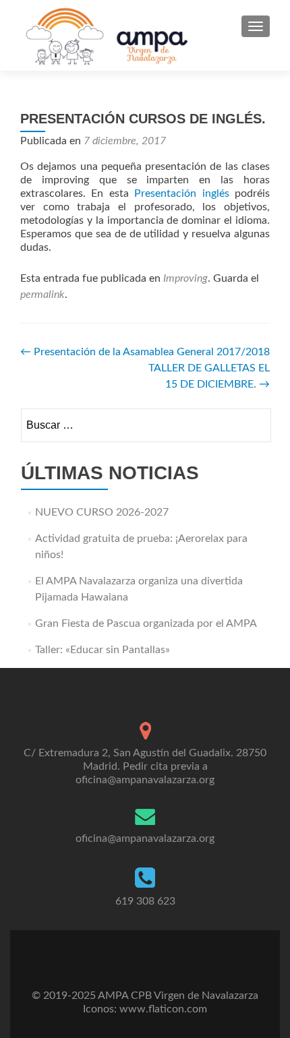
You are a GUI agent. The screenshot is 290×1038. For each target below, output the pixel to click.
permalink (42, 294)
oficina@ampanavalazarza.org (145, 838)
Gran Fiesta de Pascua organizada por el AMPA (146, 623)
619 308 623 (145, 901)
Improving (185, 278)
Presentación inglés (181, 193)
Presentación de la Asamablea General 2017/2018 (145, 351)
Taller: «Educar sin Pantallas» (102, 649)
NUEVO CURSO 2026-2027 (102, 512)
